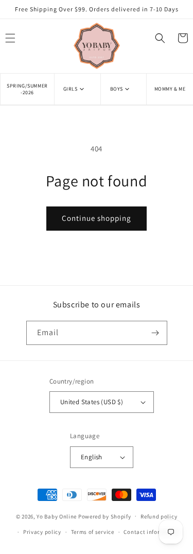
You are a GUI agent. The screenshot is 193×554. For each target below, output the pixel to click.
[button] (77, 88)
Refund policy (159, 516)
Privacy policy (42, 531)
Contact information (151, 531)
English (91, 457)
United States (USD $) (91, 401)
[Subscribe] (155, 333)
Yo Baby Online (57, 516)
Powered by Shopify (104, 516)
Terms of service (92, 531)
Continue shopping (96, 218)
